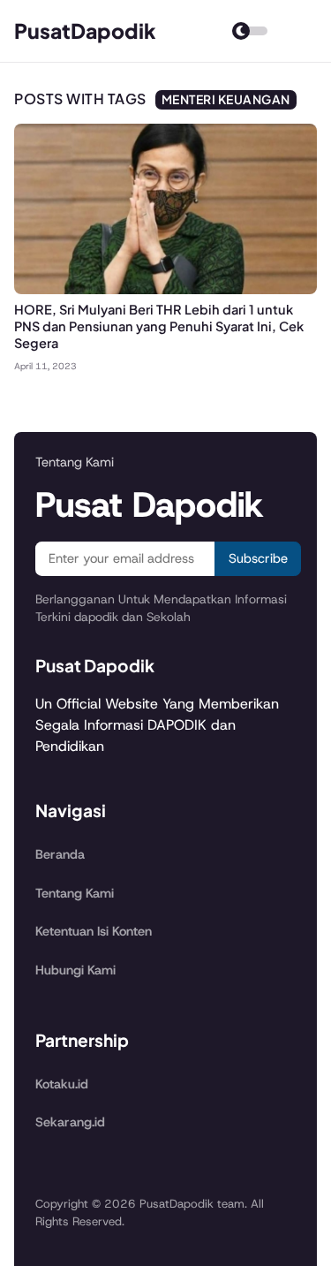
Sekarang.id (70, 1122)
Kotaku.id (61, 1084)
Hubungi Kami (75, 970)
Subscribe (258, 558)
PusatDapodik (85, 30)
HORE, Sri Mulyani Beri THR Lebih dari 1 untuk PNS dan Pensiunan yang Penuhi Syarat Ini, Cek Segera (159, 326)
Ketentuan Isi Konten (93, 931)
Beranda (60, 854)
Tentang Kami (74, 893)
